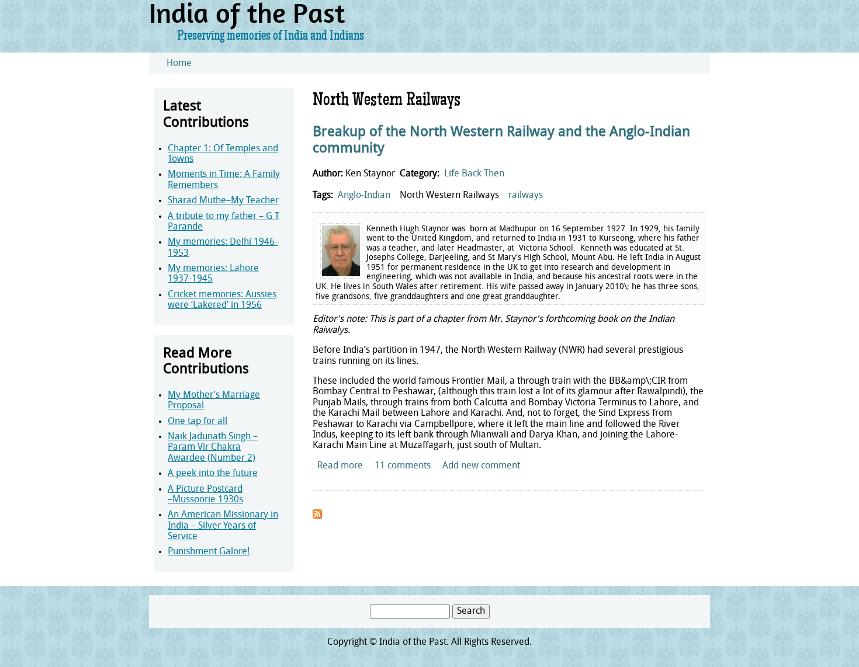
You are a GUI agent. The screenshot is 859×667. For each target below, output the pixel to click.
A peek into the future (213, 473)
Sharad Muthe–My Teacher (223, 201)
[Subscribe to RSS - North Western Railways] (317, 516)
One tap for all (197, 421)
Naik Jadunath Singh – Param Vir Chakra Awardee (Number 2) (213, 447)
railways (525, 195)
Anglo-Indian (364, 195)
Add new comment (481, 466)
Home (179, 63)
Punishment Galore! (209, 552)
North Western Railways (449, 195)
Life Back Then (474, 174)
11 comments (403, 466)
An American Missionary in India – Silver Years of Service (223, 525)
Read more (340, 466)
